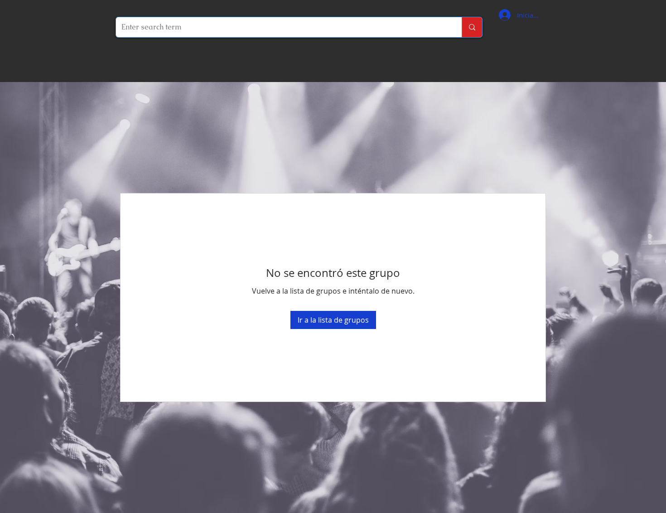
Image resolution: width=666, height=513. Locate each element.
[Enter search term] (472, 27)
